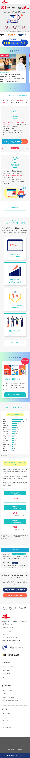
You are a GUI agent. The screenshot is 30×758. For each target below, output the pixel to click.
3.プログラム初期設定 (8, 697)
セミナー (5, 724)
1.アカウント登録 (7, 690)
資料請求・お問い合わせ (16, 590)
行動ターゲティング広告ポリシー (11, 640)
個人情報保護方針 (12, 749)
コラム (5, 717)
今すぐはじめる (16, 595)
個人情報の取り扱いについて (10, 637)
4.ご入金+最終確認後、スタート (11, 700)
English (5, 634)
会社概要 (20, 749)
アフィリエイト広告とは (9, 667)
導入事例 (5, 720)
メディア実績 (6, 673)
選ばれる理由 (6, 670)
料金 (4, 677)
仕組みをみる (14, 207)
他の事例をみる (14, 88)
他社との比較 (14, 342)
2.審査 (4, 693)
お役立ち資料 (6, 713)
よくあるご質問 (7, 727)
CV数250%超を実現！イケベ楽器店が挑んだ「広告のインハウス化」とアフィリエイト (14, 567)
